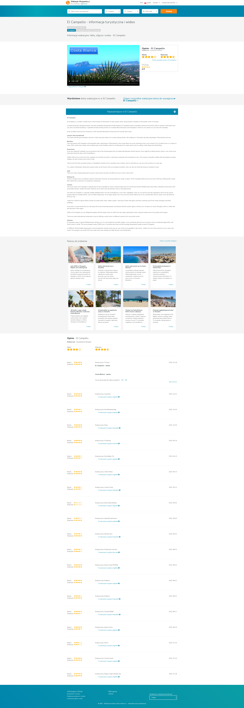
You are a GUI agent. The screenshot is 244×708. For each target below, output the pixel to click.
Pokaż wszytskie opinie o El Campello (164, 60)
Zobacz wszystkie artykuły (168, 241)
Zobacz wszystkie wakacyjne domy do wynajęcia (149, 99)
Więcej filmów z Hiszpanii (76, 87)
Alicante (72, 27)
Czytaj (88, 284)
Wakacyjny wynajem (84, 30)
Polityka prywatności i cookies (76, 696)
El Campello (81, 27)
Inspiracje (96, 30)
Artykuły (110, 694)
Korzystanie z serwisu (73, 694)
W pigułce (71, 30)
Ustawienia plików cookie (75, 699)
